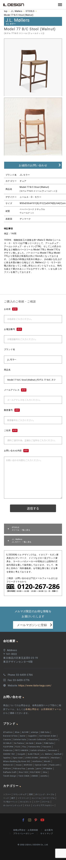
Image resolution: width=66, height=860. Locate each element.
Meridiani (55, 758)
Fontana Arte (34, 747)
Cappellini (32, 736)
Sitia (45, 772)
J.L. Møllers (16, 11)
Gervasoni (52, 750)
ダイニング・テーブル (44, 794)
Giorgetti (21, 754)
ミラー (37, 802)
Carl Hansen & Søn (47, 736)
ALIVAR (25, 732)
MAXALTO (44, 758)
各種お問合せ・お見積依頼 (25, 830)
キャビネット (26, 802)
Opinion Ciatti (41, 765)
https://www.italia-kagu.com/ (34, 685)
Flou (24, 747)
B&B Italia (45, 732)
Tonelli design (9, 776)
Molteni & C (8, 765)
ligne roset (18, 758)
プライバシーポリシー (23, 833)
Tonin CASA (23, 776)
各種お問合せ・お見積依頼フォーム (43, 709)
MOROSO (28, 765)
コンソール (36, 798)
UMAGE (34, 776)
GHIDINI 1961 (9, 754)
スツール (46, 802)
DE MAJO (7, 743)
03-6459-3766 (24, 674)
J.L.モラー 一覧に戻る (21, 540)
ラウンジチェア (20, 794)
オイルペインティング (12, 805)
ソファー (7, 794)
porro (38, 769)
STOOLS (30, 11)
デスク (28, 805)
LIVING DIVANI (31, 758)
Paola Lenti (54, 765)
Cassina (7, 739)
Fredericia (7, 750)
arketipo (34, 732)
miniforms (37, 761)
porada (31, 769)
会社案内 (49, 830)
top (6, 11)
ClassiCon (53, 739)
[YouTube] (42, 820)
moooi (19, 765)
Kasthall (58, 754)
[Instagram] (29, 819)
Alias (17, 732)
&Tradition (8, 732)
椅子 (13, 798)
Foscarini (47, 747)
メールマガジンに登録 (32, 625)
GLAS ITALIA (33, 754)
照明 (31, 794)
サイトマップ (46, 833)
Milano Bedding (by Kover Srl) (16, 761)
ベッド (6, 798)
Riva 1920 (23, 772)
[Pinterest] (35, 819)
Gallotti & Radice (38, 750)
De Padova (19, 743)
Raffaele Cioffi (10, 772)
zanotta (44, 776)
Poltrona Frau (19, 769)
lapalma (7, 758)
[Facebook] (23, 819)
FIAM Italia (49, 743)
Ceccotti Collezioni (37, 739)
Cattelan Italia (19, 739)
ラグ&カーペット (10, 802)
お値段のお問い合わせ (33, 165)
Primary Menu (60, 4)
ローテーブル (49, 798)
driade (39, 743)
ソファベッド (23, 798)
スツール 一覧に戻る (21, 528)
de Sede (30, 743)
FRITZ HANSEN (21, 750)
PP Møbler (47, 769)
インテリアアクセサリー (43, 805)
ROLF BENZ (35, 772)
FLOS (17, 747)
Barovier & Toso (10, 736)
